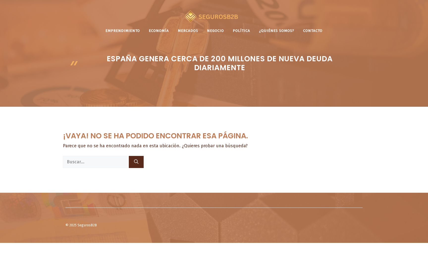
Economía (159, 30)
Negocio (215, 30)
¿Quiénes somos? (276, 30)
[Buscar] (136, 162)
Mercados (188, 30)
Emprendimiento (123, 30)
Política (241, 30)
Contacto (312, 30)
